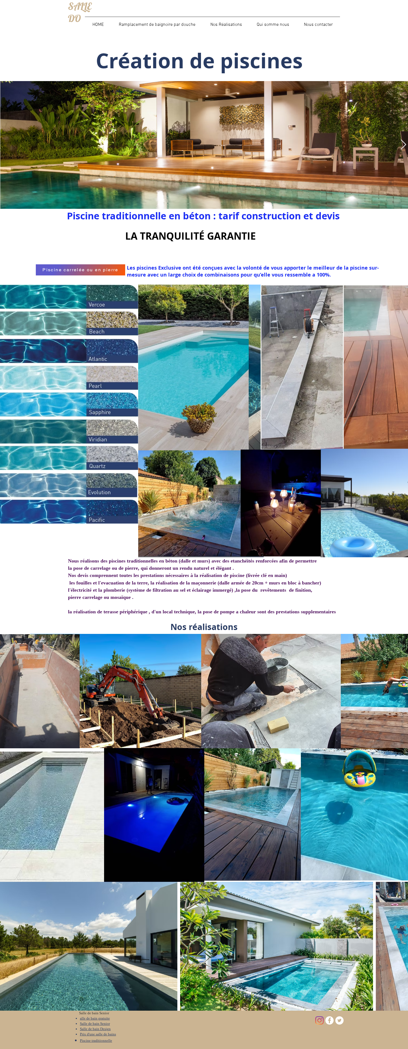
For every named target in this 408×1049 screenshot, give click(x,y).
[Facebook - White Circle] (329, 1020)
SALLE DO (80, 12)
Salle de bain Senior (95, 1024)
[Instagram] (319, 1020)
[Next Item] (403, 144)
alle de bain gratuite (95, 1018)
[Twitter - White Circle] (339, 1020)
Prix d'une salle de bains (98, 1034)
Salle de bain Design (95, 1029)
